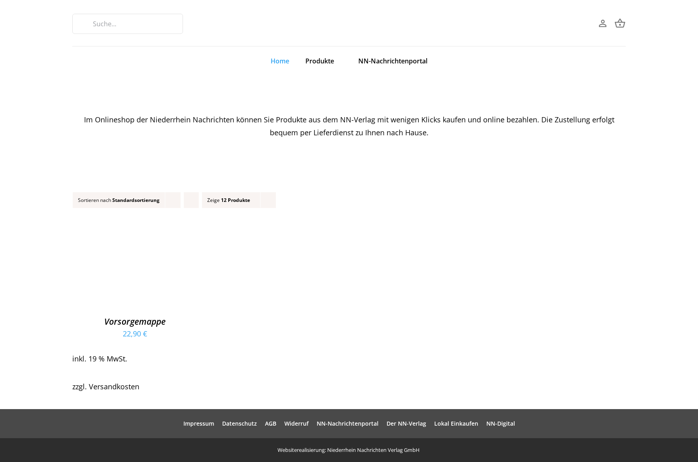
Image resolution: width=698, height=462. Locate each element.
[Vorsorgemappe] (135, 231)
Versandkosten (114, 386)
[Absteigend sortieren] (191, 200)
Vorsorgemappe (135, 321)
